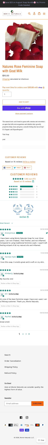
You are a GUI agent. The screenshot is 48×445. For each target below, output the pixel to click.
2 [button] (22, 334)
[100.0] (17, 208)
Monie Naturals (25, 437)
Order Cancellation (12, 361)
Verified (22, 217)
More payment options (24, 113)
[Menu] (44, 13)
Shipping (5, 79)
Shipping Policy (11, 367)
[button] (13, 186)
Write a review (29, 162)
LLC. (32, 437)
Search (7, 355)
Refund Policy (10, 373)
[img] (5, 229)
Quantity (5, 90)
